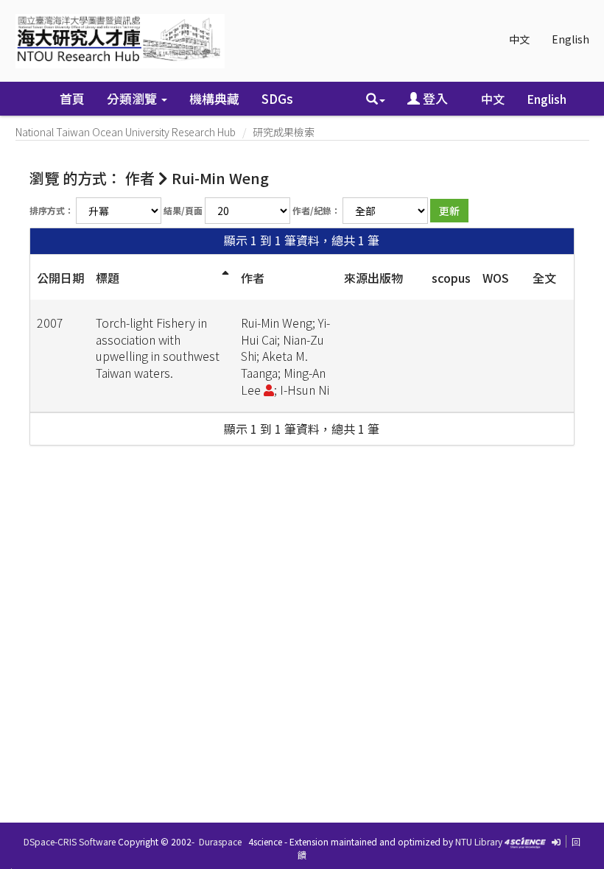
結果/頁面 (183, 210)
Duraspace (220, 841)
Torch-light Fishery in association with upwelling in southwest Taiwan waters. (158, 348)
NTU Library (478, 841)
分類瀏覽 (133, 98)
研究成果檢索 (284, 131)
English (570, 39)
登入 (434, 98)
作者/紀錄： (316, 210)
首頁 (72, 98)
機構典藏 (214, 98)
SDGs (277, 98)
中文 (519, 39)
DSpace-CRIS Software (70, 841)
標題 (107, 277)
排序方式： (51, 210)
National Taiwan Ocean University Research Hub (125, 131)
